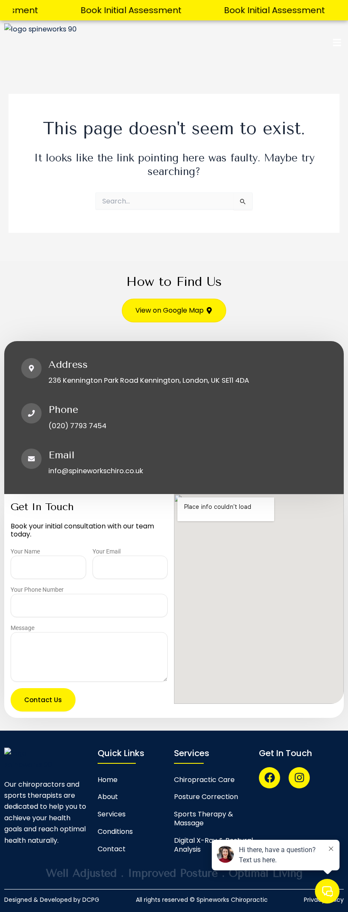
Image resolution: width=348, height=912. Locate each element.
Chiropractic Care (204, 780)
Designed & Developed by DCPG (51, 899)
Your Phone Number (37, 589)
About (108, 797)
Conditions (115, 831)
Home (108, 780)
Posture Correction (206, 797)
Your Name (25, 551)
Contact (112, 849)
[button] (337, 43)
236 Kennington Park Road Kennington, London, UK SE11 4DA (148, 380)
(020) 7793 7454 (77, 426)
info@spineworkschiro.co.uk (95, 471)
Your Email (107, 551)
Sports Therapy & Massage (203, 818)
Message (22, 627)
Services (112, 814)
